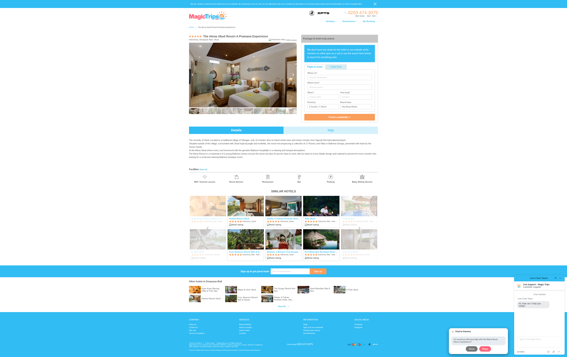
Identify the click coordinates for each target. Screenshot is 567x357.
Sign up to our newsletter (313, 327)
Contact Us (193, 327)
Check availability (339, 117)
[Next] (359, 228)
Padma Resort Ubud (239, 218)
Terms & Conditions (197, 333)
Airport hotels (244, 330)
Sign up (318, 271)
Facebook (358, 324)
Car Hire (242, 333)
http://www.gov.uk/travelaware (250, 350)
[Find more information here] (539, 315)
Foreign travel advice (311, 330)
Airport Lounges (245, 327)
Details (236, 130)
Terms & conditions (195, 343)
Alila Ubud (310, 218)
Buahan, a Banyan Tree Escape (282, 252)
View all (203, 169)
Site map (192, 330)
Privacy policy (210, 343)
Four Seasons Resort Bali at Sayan (245, 252)
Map (331, 130)
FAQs (305, 324)
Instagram (358, 327)
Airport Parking (245, 324)
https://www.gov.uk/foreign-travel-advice (224, 350)
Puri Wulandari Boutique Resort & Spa (321, 252)
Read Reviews (309, 333)
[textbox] (341, 77)
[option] (246, 228)
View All (282, 306)
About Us (192, 324)
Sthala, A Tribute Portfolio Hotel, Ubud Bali (283, 218)
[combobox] (339, 77)
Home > (193, 27)
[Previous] (208, 228)
